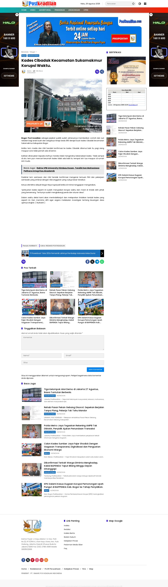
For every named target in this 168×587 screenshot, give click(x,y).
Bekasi (25, 313)
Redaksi (67, 529)
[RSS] (46, 560)
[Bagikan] (102, 72)
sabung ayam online (52, 586)
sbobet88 (111, 586)
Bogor (24, 56)
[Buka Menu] (145, 3)
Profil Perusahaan (53, 569)
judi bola (116, 586)
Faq (65, 548)
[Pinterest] (32, 560)
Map (91, 569)
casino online (101, 586)
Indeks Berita (69, 533)
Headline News (33, 56)
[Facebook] (87, 262)
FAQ (84, 569)
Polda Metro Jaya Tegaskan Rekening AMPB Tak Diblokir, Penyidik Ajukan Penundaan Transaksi (90, 292)
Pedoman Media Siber (73, 544)
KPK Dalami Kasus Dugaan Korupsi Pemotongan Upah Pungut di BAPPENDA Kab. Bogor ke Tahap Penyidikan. (90, 320)
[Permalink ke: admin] (24, 71)
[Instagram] (37, 560)
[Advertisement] (62, 224)
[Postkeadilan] (39, 3)
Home (24, 569)
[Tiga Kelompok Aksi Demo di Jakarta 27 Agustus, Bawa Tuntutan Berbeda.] (34, 279)
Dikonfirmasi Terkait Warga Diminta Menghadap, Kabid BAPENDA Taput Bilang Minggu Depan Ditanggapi (62, 320)
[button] (133, 4)
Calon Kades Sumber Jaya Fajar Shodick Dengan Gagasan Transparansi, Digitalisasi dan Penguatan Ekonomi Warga (33, 320)
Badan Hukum (70, 537)
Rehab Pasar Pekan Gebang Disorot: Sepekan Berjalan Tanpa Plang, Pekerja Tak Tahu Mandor (62, 292)
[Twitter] (92, 262)
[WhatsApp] (102, 262)
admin (29, 71)
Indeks (66, 525)
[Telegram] (97, 262)
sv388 (106, 586)
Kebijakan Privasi (71, 541)
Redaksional (35, 569)
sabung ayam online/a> (90, 586)
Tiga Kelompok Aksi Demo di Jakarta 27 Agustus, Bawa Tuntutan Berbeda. (34, 292)
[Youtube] (42, 560)
